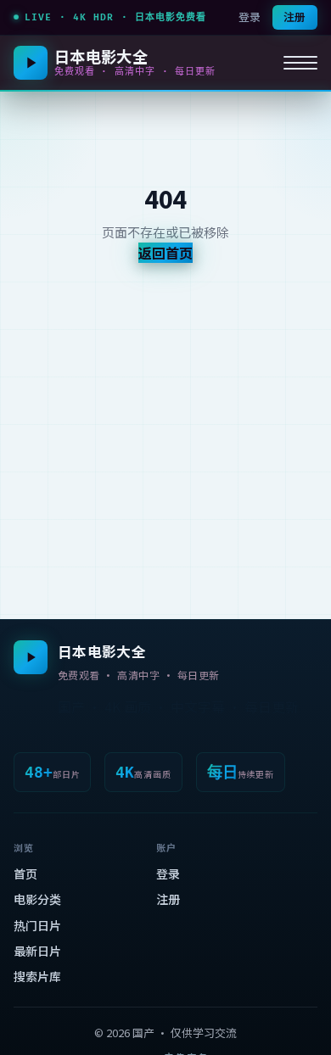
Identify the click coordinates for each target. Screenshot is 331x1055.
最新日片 (37, 950)
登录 (249, 16)
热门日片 (37, 925)
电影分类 (37, 898)
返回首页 (165, 253)
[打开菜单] (300, 63)
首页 (25, 873)
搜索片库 (37, 976)
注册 (294, 16)
